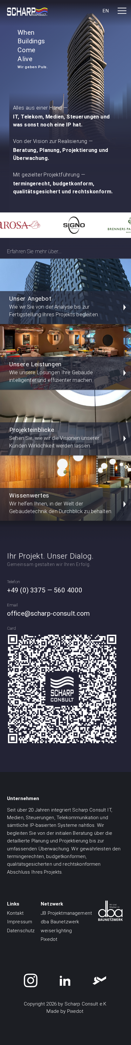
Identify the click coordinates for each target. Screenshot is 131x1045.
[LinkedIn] (65, 980)
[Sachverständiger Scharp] (99, 980)
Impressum (19, 922)
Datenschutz (21, 931)
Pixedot (49, 939)
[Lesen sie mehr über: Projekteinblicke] (66, 225)
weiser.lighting (56, 931)
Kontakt (15, 913)
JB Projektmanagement (66, 913)
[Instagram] (31, 980)
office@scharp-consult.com (48, 613)
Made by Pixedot (64, 1011)
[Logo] (27, 11)
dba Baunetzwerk (60, 922)
